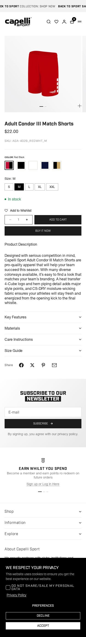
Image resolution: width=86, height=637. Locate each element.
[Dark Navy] (45, 165)
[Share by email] (54, 365)
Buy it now (43, 231)
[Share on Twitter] (32, 365)
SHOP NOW (45, 6)
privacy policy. (68, 434)
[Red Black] (9, 165)
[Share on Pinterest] (43, 365)
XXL (52, 187)
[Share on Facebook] (21, 365)
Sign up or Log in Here (43, 484)
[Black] (21, 165)
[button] (18, 210)
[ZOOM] (79, 105)
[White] (33, 165)
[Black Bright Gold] (56, 165)
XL (40, 187)
